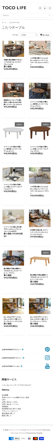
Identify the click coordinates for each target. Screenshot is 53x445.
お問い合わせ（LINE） (10, 402)
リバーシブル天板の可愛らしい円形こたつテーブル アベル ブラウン (39, 149)
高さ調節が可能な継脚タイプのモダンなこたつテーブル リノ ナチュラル (39, 277)
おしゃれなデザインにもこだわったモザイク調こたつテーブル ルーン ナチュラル (13, 319)
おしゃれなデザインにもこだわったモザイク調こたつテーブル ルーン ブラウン (39, 319)
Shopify (39, 430)
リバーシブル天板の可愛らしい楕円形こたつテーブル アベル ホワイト (12, 149)
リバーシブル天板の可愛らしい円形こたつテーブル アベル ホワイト (13, 187)
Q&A (3, 400)
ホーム (4, 22)
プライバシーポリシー (10, 411)
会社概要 (5, 395)
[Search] (49, 15)
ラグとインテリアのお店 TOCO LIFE (22, 430)
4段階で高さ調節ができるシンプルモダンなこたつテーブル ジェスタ (13, 62)
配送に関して (6, 416)
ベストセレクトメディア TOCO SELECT (16, 385)
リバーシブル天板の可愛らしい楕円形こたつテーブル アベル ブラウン (39, 104)
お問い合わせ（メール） (10, 404)
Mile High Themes (18, 433)
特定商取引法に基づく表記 (11, 409)
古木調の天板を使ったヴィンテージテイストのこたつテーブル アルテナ (39, 232)
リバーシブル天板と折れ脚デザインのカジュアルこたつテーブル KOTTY (12, 229)
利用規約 (5, 406)
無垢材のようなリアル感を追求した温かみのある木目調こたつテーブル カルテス (13, 102)
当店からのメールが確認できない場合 (15, 397)
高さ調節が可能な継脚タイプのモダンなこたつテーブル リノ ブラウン (12, 271)
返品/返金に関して (8, 413)
